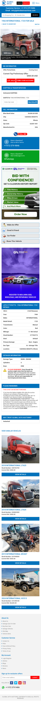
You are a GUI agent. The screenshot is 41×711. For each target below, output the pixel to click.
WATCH (36, 24)
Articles (5, 661)
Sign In (19, 3)
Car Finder (11, 236)
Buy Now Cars (7, 626)
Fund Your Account (25, 81)
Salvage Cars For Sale (9, 623)
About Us (5, 621)
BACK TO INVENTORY (9, 24)
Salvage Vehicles (8, 628)
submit (35, 677)
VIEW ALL (7, 53)
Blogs (4, 663)
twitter (15, 682)
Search (35, 15)
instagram (24, 682)
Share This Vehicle (14, 241)
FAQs (4, 643)
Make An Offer (13, 225)
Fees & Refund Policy (9, 646)
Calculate (32, 102)
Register (26, 3)
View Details (20, 474)
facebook (11, 682)
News (4, 668)
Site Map (5, 631)
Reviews (5, 666)
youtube (20, 682)
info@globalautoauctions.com (23, 10)
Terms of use (7, 651)
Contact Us (6, 641)
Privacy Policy (7, 648)
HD (18, 53)
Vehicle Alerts (7, 634)
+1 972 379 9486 (28, 8)
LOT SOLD (11, 81)
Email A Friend (13, 230)
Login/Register (7, 658)
